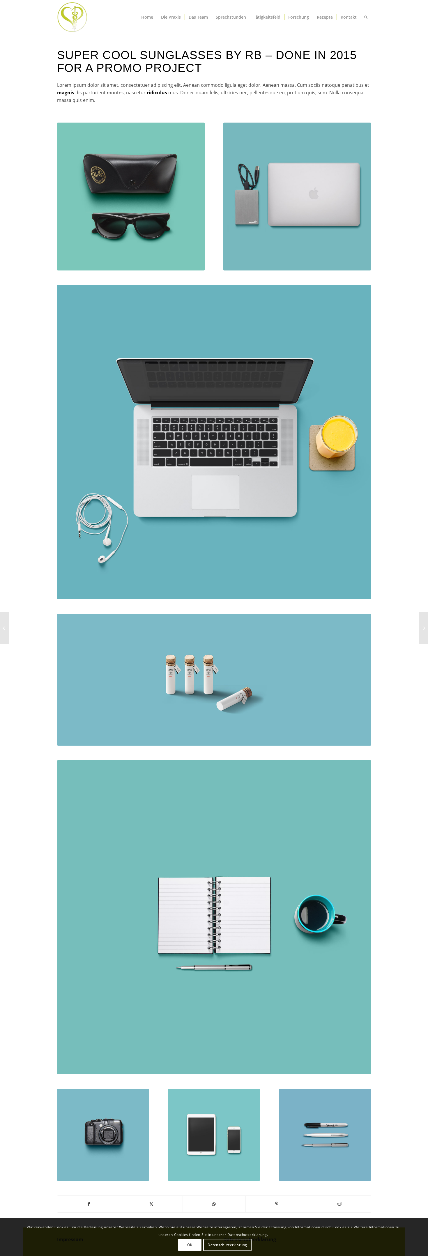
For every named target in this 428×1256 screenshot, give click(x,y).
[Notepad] (214, 917)
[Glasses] (131, 196)
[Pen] (325, 1135)
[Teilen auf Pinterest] (277, 1204)
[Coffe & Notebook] (4, 628)
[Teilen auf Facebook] (88, 1204)
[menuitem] (147, 17)
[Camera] (103, 1135)
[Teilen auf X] (151, 1204)
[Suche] (365, 17)
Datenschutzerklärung (227, 1244)
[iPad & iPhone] (214, 1135)
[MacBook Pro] (297, 196)
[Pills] (214, 680)
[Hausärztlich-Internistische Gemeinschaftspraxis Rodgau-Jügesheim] (93, 17)
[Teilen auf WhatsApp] (214, 1204)
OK (189, 1244)
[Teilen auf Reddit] (339, 1204)
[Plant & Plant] (423, 628)
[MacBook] (214, 442)
